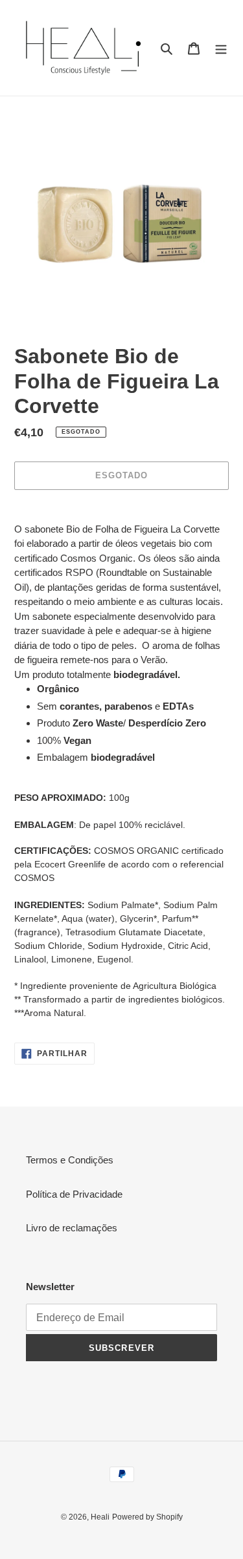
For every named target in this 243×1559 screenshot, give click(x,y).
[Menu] (221, 48)
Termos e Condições (69, 1159)
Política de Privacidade (74, 1194)
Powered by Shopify (147, 1517)
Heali (100, 1517)
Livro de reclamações (71, 1227)
